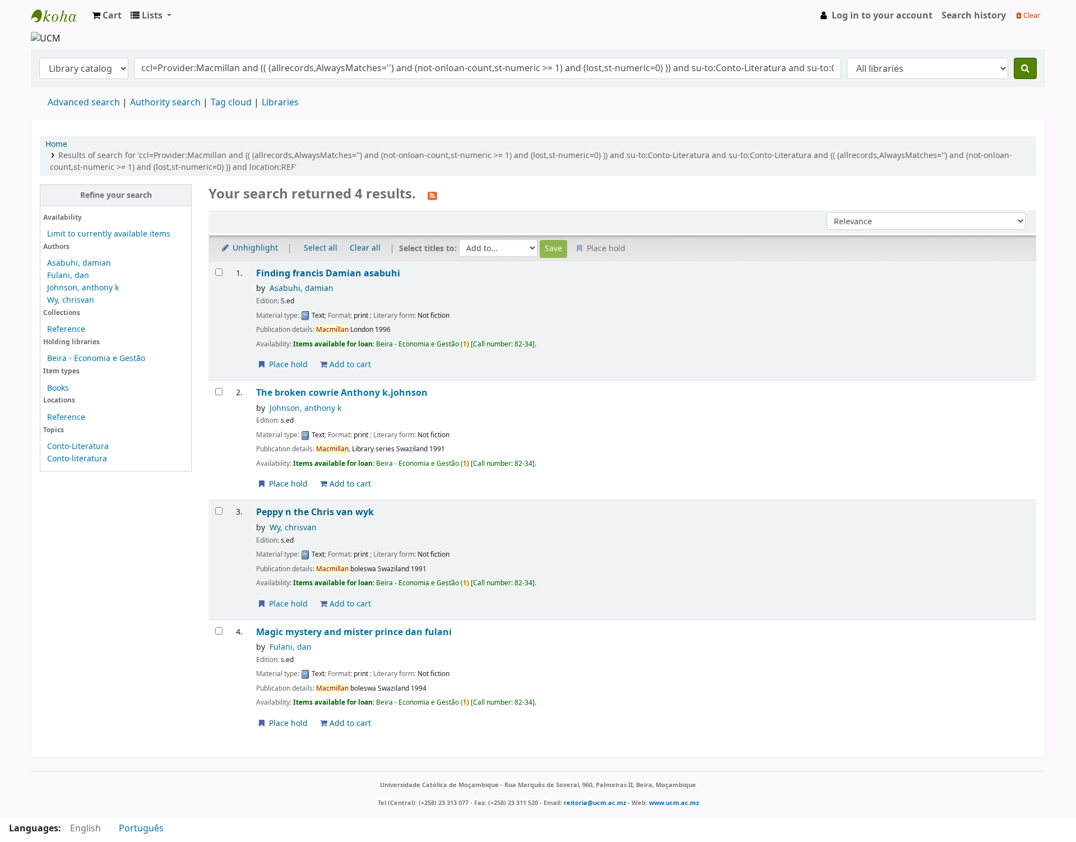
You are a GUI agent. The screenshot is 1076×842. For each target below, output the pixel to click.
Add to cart (349, 365)
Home (56, 144)
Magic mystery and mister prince (354, 632)
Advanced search (84, 102)
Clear (1031, 15)
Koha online (59, 15)
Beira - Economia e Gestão (96, 358)
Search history (974, 15)
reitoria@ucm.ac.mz (595, 802)
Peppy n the (315, 512)
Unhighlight (254, 248)
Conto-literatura (77, 459)
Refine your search (116, 195)
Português (141, 828)
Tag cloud (231, 102)
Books (58, 388)
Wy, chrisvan (70, 300)
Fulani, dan (68, 275)
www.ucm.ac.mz (674, 802)
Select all (320, 248)
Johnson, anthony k (83, 288)
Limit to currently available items (108, 234)
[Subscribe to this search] (432, 195)
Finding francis (328, 273)
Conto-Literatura (78, 446)
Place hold (287, 365)
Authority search (165, 102)
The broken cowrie (342, 392)
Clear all (365, 248)
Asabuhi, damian (79, 263)
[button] (106, 15)
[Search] (1025, 68)
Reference (66, 329)
